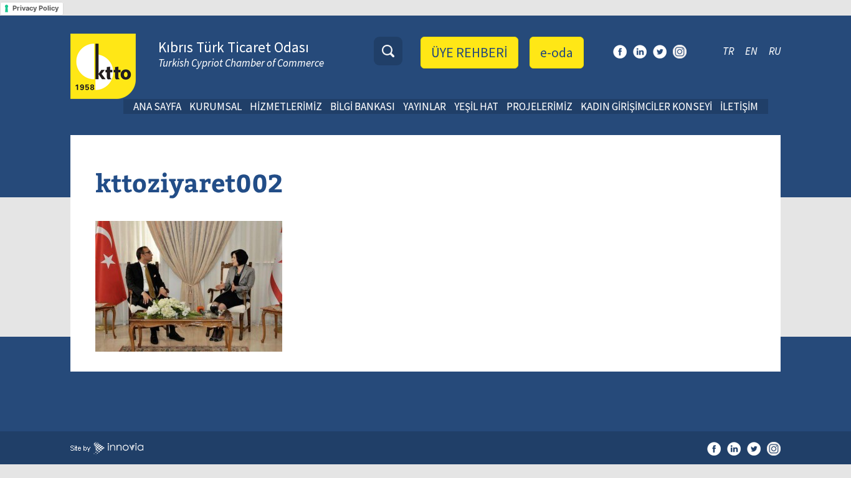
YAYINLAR (424, 106)
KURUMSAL (215, 106)
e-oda (556, 52)
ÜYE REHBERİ (469, 52)
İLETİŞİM (739, 106)
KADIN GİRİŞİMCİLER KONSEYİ (646, 106)
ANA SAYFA (157, 106)
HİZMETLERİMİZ (286, 106)
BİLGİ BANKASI (362, 106)
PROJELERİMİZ (539, 106)
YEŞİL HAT (476, 106)
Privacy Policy (35, 8)
